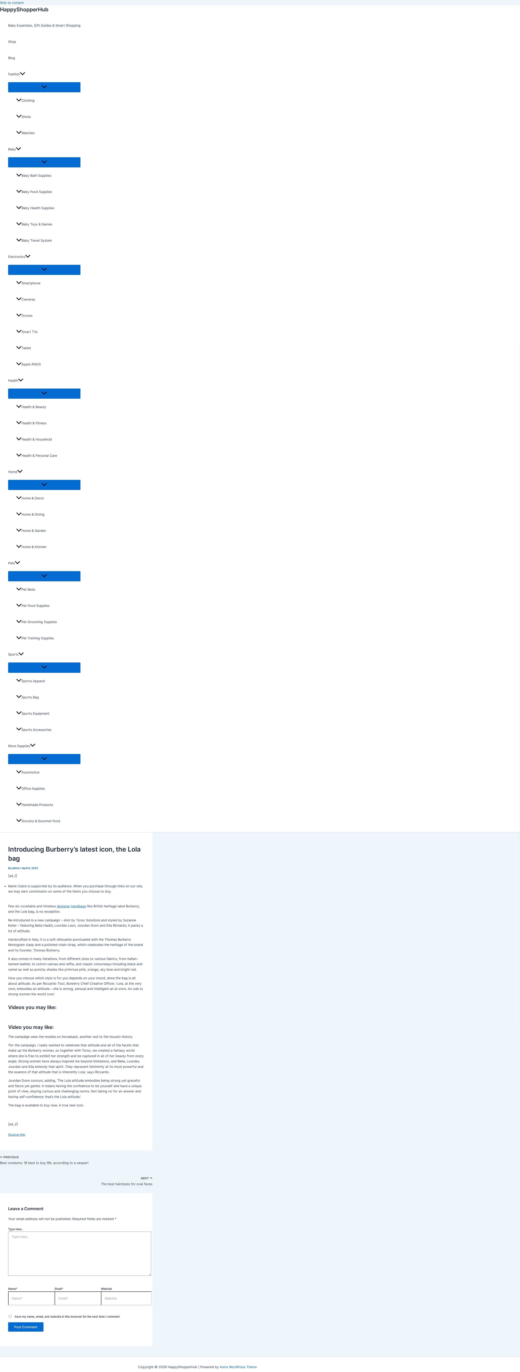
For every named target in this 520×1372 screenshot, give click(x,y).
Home (12, 472)
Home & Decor (33, 498)
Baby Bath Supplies (36, 175)
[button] (22, 74)
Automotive (30, 772)
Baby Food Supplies (37, 192)
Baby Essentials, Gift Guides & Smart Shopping (44, 25)
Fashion (14, 74)
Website (106, 1288)
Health (13, 380)
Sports (13, 654)
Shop (12, 42)
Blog (11, 58)
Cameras (28, 299)
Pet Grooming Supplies (39, 622)
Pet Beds (28, 589)
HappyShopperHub (24, 9)
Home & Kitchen (34, 547)
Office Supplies (33, 788)
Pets (11, 563)
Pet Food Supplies (35, 606)
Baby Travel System (37, 240)
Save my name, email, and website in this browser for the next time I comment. (67, 1316)
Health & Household (37, 439)
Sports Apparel (33, 681)
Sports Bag (30, 697)
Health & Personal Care (39, 455)
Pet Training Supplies (38, 638)
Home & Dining (33, 514)
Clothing (28, 100)
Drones (27, 315)
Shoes (26, 117)
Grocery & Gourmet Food (41, 821)
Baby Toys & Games (37, 224)
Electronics (16, 257)
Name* (12, 1288)
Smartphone (31, 283)
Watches (28, 133)
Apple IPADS (31, 364)
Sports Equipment (35, 713)
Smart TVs (30, 332)
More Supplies (19, 746)
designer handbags (71, 906)
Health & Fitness (34, 423)
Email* (59, 1288)
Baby (12, 149)
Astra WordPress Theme (238, 1367)
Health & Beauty (34, 407)
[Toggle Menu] (44, 87)
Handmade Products (37, 805)
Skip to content (12, 3)
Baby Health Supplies (38, 208)
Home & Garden (34, 531)
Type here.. (15, 1229)
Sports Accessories (36, 730)
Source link (16, 1135)
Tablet (26, 348)
